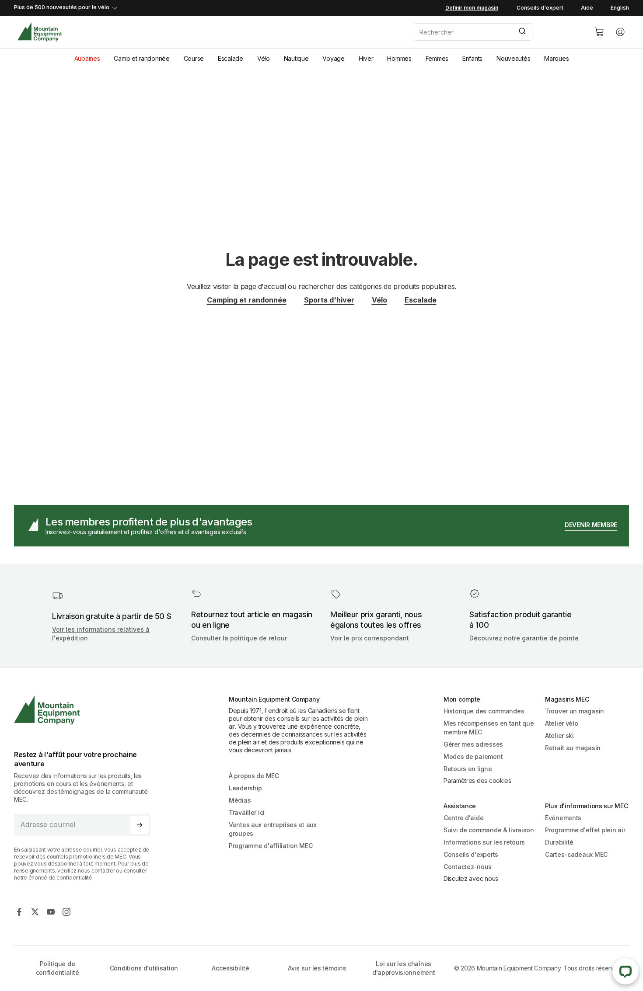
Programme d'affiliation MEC (270, 845)
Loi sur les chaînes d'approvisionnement (403, 968)
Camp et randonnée (141, 58)
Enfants (472, 58)
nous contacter (96, 870)
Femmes (437, 58)
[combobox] (497, 32)
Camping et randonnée (247, 300)
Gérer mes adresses (473, 744)
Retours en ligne (468, 768)
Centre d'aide (463, 817)
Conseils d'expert (540, 7)
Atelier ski (559, 735)
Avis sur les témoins (317, 968)
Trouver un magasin (574, 711)
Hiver (366, 58)
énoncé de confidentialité (60, 877)
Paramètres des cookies (477, 780)
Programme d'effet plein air (585, 830)
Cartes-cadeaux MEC (576, 854)
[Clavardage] (625, 971)
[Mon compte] (620, 32)
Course (194, 58)
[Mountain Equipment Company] (85, 710)
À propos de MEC (254, 775)
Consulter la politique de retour (239, 638)
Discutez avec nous (471, 878)
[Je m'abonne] (139, 825)
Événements (563, 817)
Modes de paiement (473, 756)
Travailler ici (247, 812)
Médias (240, 800)
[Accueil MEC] (39, 32)
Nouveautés (513, 58)
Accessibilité (230, 968)
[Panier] (599, 32)
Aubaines (87, 58)
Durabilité (559, 842)
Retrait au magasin (573, 747)
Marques (556, 58)
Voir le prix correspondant (369, 638)
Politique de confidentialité (57, 968)
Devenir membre (591, 525)
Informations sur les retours (484, 842)
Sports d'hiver (329, 300)
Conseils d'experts (471, 854)
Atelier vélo (561, 723)
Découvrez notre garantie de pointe (524, 638)
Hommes (399, 58)
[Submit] (521, 32)
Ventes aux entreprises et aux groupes (273, 829)
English (620, 7)
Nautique (296, 58)
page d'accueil (263, 286)
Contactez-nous (468, 866)
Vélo (263, 58)
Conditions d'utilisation (144, 968)
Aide (587, 7)
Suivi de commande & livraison (489, 830)
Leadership (245, 788)
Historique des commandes (484, 711)
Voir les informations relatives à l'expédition (101, 634)
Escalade (230, 58)
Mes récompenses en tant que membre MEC (489, 728)
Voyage (333, 58)
